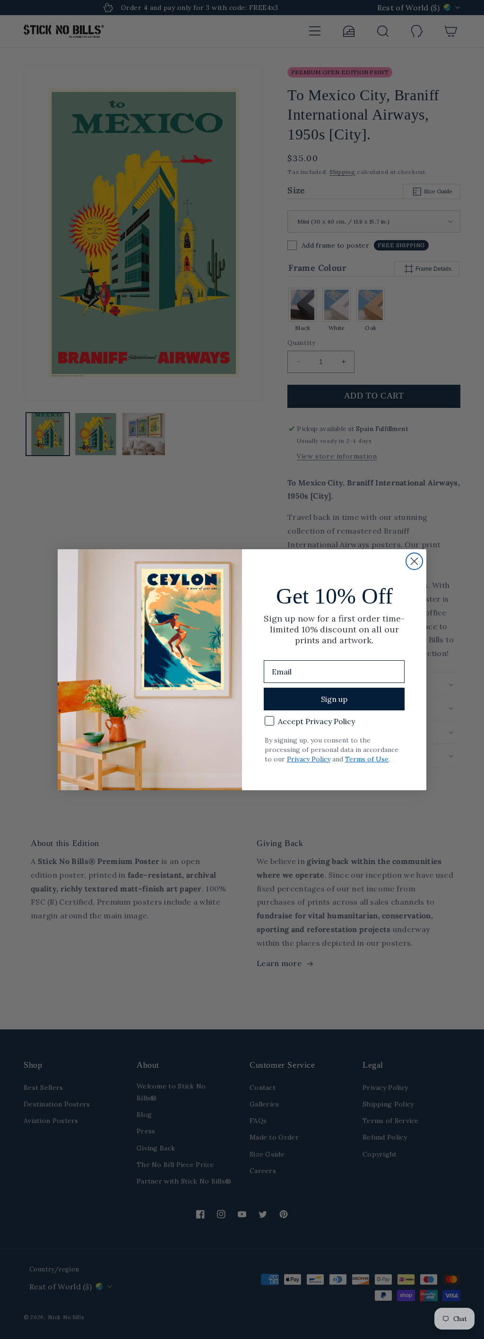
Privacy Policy (308, 759)
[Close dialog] (414, 561)
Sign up (334, 699)
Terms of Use (367, 759)
